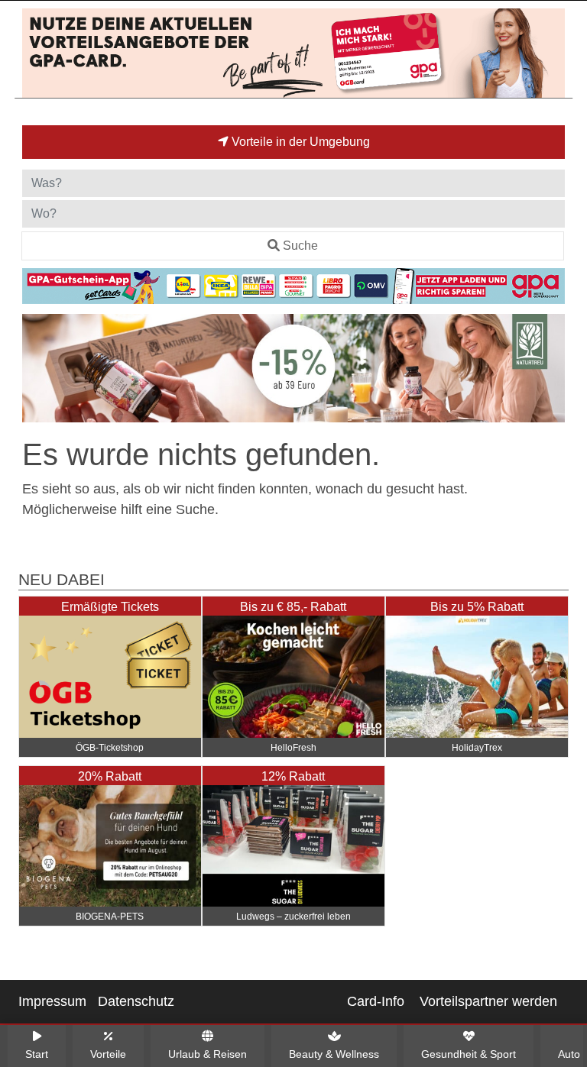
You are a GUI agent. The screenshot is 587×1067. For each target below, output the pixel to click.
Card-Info (375, 1001)
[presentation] (36, 371)
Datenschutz (136, 1001)
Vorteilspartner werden (488, 1001)
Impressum (52, 1001)
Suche (300, 245)
